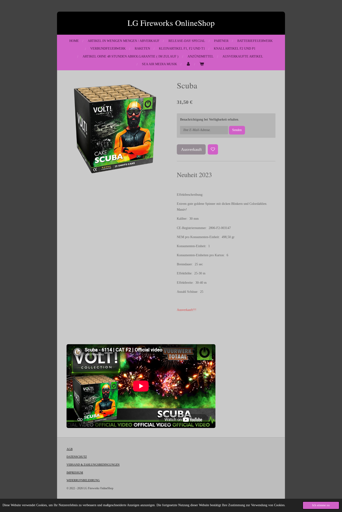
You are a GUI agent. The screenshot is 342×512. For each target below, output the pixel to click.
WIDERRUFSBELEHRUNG (83, 480)
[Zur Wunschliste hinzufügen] (213, 149)
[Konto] (188, 64)
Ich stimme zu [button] (321, 505)
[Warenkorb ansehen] (202, 64)
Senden (237, 130)
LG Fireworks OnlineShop (171, 22)
